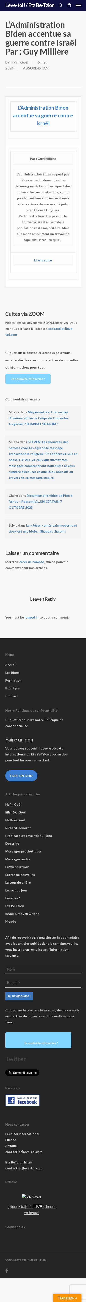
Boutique (12, 688)
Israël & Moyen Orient (22, 914)
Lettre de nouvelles (20, 875)
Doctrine (12, 843)
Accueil (10, 665)
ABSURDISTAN (35, 68)
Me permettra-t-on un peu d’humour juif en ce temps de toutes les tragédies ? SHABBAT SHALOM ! (38, 418)
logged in (32, 617)
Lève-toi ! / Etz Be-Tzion (29, 5)
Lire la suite (43, 260)
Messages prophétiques (23, 851)
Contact (11, 696)
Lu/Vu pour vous (17, 867)
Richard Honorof (18, 828)
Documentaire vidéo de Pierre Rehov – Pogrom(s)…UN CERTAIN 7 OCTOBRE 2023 (40, 501)
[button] (78, 5)
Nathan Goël (15, 820)
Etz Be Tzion (14, 906)
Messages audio (17, 859)
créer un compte (31, 562)
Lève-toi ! (12, 898)
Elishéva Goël (15, 812)
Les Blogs (12, 673)
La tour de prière (18, 882)
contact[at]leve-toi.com (23, 1152)
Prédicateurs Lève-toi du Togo (28, 836)
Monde (10, 921)
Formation (13, 680)
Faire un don (21, 776)
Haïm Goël (19, 62)
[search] (60, 5)
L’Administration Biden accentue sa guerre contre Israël (43, 115)
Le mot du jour (16, 890)
